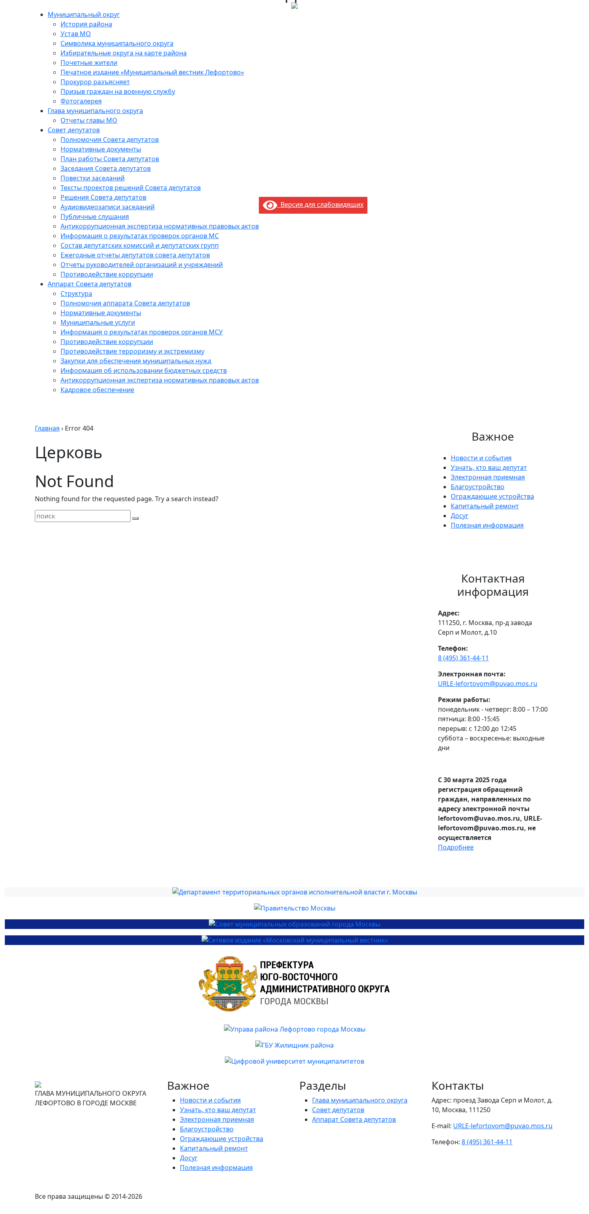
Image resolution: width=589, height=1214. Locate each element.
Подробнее (456, 847)
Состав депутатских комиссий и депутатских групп (140, 245)
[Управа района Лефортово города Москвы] (294, 1029)
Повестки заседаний (93, 178)
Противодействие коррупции (107, 274)
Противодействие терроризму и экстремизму (132, 351)
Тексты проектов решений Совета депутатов (131, 187)
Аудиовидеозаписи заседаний (108, 206)
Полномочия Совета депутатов (110, 139)
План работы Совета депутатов (110, 158)
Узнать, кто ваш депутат (489, 467)
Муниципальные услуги (98, 322)
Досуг (459, 515)
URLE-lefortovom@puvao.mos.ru (487, 683)
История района (86, 24)
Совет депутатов (74, 129)
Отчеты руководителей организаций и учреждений (142, 264)
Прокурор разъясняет (95, 81)
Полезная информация (487, 525)
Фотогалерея (81, 101)
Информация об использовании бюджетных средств (144, 370)
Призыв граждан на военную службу (118, 91)
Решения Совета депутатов (103, 197)
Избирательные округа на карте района (124, 53)
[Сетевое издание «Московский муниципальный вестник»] (294, 940)
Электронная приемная (488, 477)
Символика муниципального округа (117, 43)
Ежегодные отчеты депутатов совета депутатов (135, 255)
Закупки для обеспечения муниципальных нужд (136, 360)
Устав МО (76, 33)
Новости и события (481, 457)
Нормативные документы (101, 149)
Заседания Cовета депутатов (106, 168)
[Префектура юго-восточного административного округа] (294, 984)
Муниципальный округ (84, 14)
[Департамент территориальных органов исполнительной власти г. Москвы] (294, 892)
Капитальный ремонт (485, 506)
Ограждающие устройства (492, 496)
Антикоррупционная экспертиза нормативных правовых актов (160, 226)
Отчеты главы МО (89, 120)
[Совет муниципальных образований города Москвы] (294, 924)
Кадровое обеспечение (97, 389)
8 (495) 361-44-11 (463, 658)
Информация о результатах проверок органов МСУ (142, 332)
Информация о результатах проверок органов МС (140, 235)
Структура (76, 293)
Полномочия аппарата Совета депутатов (125, 303)
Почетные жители (89, 62)
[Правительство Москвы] (294, 908)
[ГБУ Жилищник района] (294, 1045)
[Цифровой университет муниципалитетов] (294, 1061)
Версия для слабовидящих (320, 204)
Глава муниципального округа (95, 110)
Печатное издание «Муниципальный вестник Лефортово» (152, 72)
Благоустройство (477, 486)
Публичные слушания (95, 216)
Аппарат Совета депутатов (89, 283)
